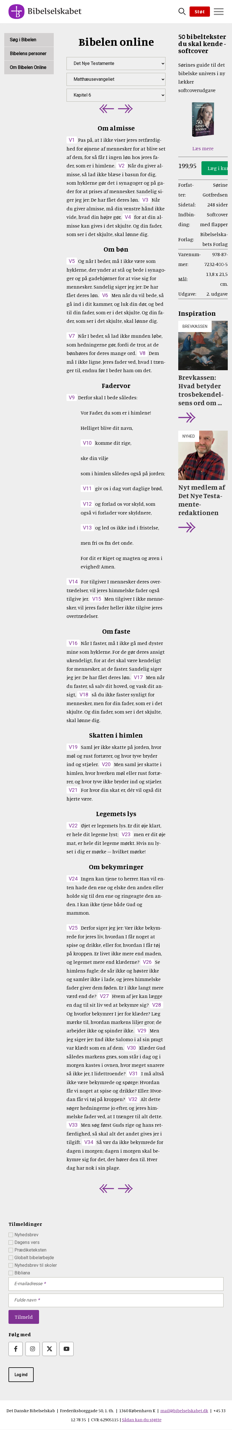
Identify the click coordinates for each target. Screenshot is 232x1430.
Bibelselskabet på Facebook (15, 1349)
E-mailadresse (28, 1283)
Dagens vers (27, 1242)
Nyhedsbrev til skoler (35, 1265)
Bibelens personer (28, 53)
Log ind (21, 1374)
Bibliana (22, 1273)
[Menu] (219, 11)
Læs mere (203, 148)
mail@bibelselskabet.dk (184, 1410)
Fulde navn (25, 1300)
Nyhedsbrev (26, 1234)
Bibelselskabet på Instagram (32, 1349)
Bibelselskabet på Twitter (49, 1349)
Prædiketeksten (30, 1250)
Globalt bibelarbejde (34, 1257)
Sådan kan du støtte (142, 1419)
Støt (200, 11)
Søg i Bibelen (23, 39)
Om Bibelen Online (28, 67)
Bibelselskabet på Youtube (66, 1349)
